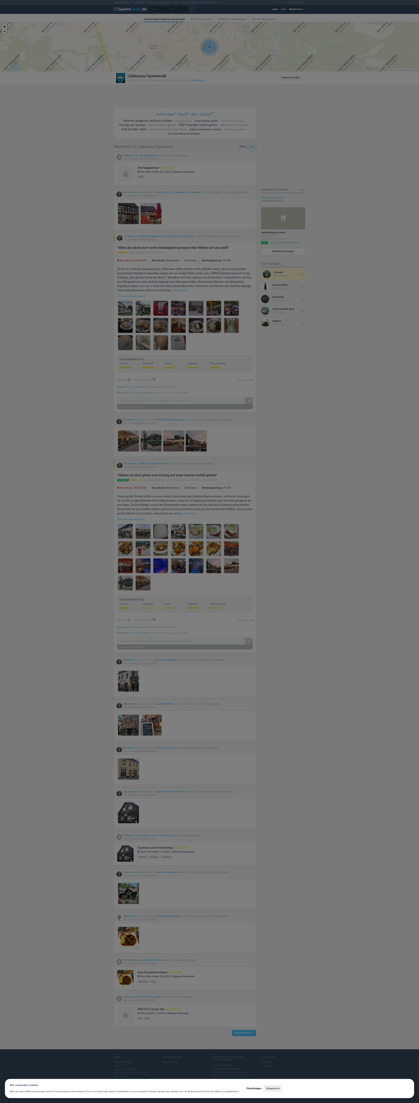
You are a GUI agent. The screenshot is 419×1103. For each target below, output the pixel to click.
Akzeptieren (273, 1088)
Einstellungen (253, 1088)
